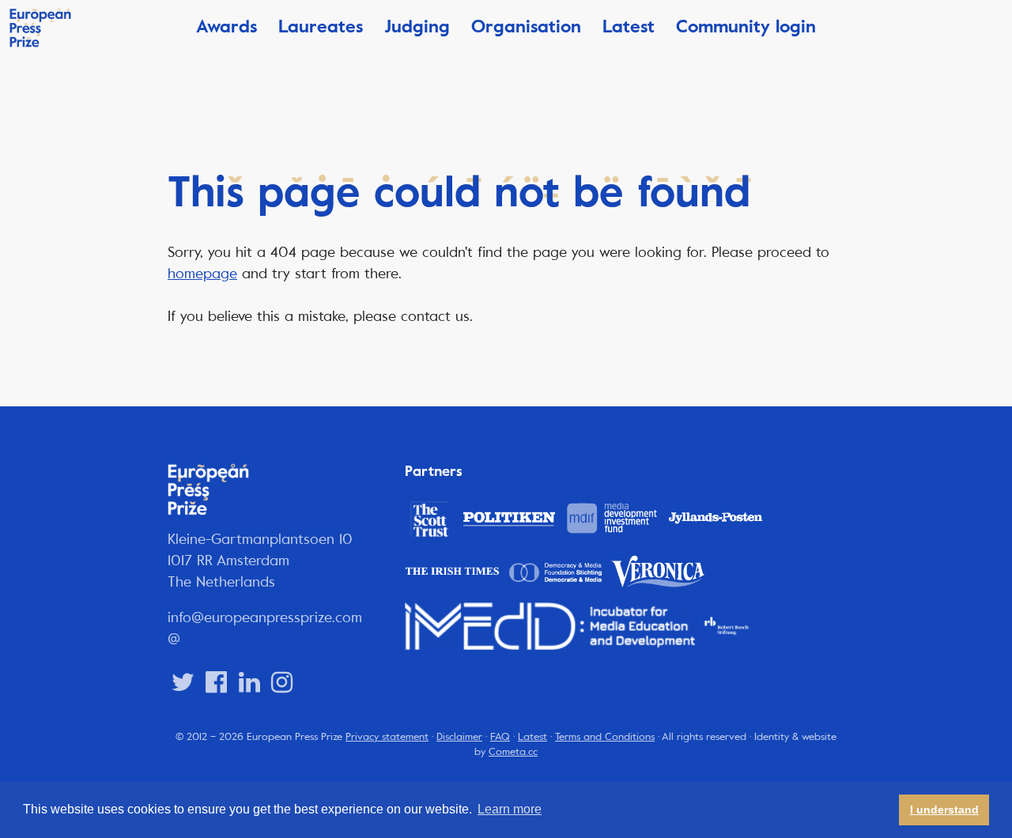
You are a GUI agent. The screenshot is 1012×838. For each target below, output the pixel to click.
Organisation (526, 26)
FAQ (500, 736)
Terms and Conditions (605, 736)
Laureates (320, 26)
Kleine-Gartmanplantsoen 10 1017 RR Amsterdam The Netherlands (260, 560)
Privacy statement (387, 736)
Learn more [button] (510, 809)
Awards (226, 26)
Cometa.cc (513, 752)
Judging (417, 26)
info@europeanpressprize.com (265, 617)
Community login (746, 26)
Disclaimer (459, 736)
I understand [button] (944, 809)
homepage (202, 273)
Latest (628, 26)
